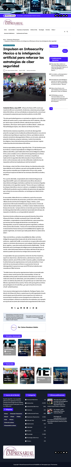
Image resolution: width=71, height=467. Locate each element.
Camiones (29, 410)
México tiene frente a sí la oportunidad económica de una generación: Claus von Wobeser (59, 89)
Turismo (29, 441)
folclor (12, 416)
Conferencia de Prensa (22, 33)
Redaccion (9, 351)
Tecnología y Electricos (33, 437)
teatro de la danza (9, 422)
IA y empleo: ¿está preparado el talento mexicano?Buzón (59, 74)
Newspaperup (45, 464)
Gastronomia (30, 423)
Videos (53, 29)
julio (6, 419)
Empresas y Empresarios (23, 29)
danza (6, 413)
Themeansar (54, 464)
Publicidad (29, 427)
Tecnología (41, 29)
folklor (19, 416)
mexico (11, 419)
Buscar (54, 46)
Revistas (48, 29)
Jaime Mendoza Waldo (29, 327)
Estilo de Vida (34, 29)
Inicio (5, 29)
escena (6, 416)
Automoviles (11, 29)
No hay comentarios (31, 70)
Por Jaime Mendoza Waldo (12, 70)
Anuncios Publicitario (9, 33)
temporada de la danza (10, 425)
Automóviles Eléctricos (26, 369)
